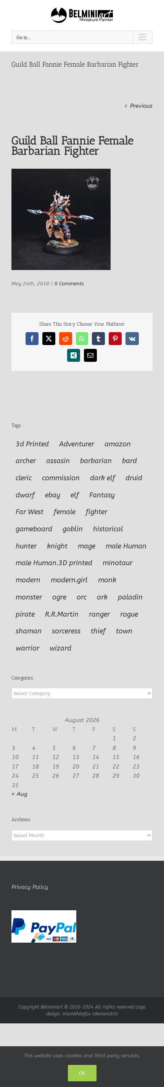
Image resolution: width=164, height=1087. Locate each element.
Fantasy (102, 495)
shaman (29, 631)
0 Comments (69, 283)
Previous (141, 105)
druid (133, 478)
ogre (59, 597)
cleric (24, 478)
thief (98, 631)
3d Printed (32, 444)
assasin (58, 461)
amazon (118, 444)
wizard (60, 648)
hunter (26, 546)
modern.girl (69, 580)
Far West (29, 512)
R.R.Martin (62, 614)
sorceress (66, 631)
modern (28, 580)
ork (102, 597)
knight (57, 546)
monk (107, 580)
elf (75, 495)
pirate (25, 614)
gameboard (34, 529)
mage (86, 546)
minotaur (117, 563)
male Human (126, 546)
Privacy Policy (29, 887)
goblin (73, 529)
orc (82, 597)
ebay (52, 495)
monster (29, 597)
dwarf (25, 495)
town (124, 631)
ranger (99, 614)
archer (26, 461)
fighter (96, 512)
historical (108, 529)
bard (129, 461)
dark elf (102, 478)
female (65, 512)
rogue (129, 614)
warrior (27, 648)
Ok (82, 1073)
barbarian (96, 461)
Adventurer (76, 444)
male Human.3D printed (54, 563)
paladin (130, 597)
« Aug (19, 794)
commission (61, 478)
